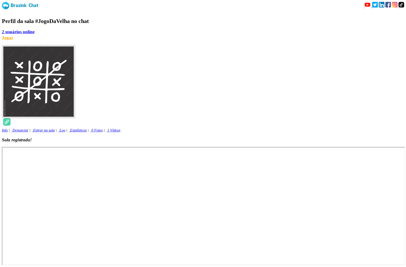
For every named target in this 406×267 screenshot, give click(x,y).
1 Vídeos (113, 130)
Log (62, 130)
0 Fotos (96, 130)
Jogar (7, 37)
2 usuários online (18, 31)
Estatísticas (78, 130)
